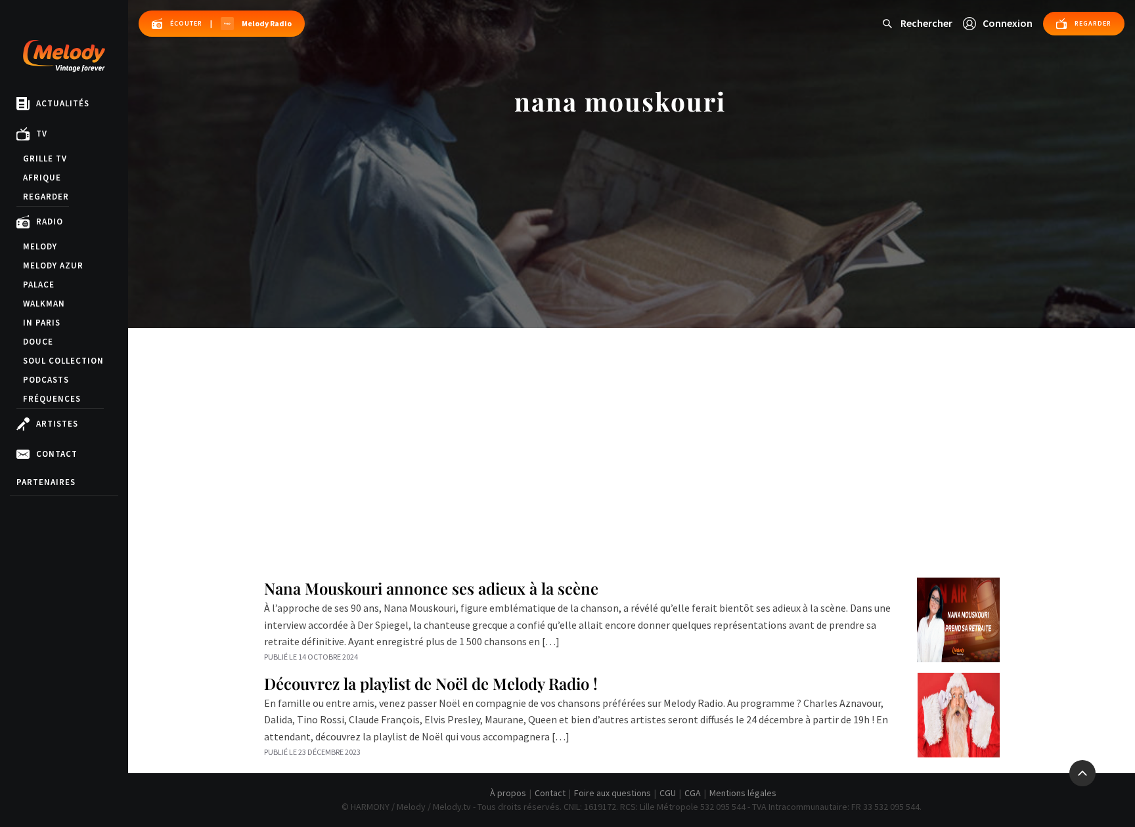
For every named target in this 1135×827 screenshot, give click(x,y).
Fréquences (52, 398)
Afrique (42, 177)
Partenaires (46, 482)
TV (41, 134)
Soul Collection (63, 360)
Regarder (46, 196)
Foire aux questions (612, 793)
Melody (40, 246)
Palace (39, 284)
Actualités (62, 104)
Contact (57, 454)
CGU (667, 793)
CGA (692, 793)
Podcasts (46, 379)
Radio (49, 222)
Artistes (57, 424)
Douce (38, 341)
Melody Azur (53, 265)
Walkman (44, 303)
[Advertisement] (632, 427)
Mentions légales (742, 793)
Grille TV (45, 158)
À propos (508, 793)
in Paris (41, 322)
